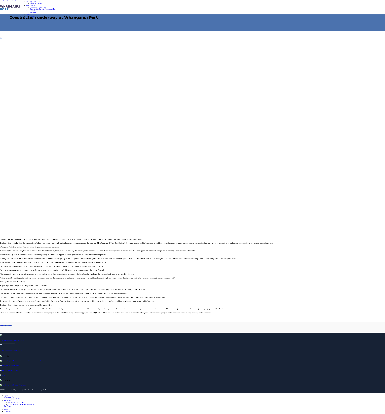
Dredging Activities (36, 3)
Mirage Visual (42, 390)
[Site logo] (10, 10)
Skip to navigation (6, 1)
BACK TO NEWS (6, 325)
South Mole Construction (38, 7)
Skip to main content (18, 1)
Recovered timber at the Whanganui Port (43, 9)
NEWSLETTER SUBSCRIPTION (13, 340)
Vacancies (33, 13)
